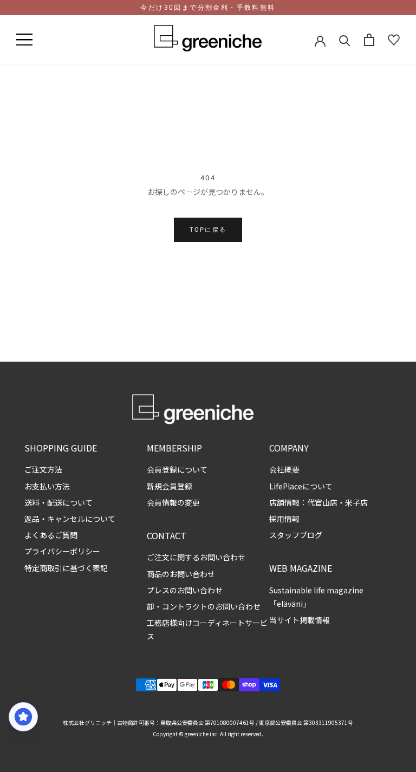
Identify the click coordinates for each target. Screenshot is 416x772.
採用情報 (284, 518)
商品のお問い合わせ (181, 573)
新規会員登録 (169, 486)
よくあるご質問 (50, 534)
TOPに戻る (208, 229)
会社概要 (284, 469)
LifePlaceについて (301, 486)
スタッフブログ (295, 534)
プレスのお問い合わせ (185, 590)
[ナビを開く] (24, 40)
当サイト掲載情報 (299, 619)
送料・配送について (58, 502)
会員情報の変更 (173, 502)
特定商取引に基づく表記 (66, 567)
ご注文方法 (43, 469)
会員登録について (177, 469)
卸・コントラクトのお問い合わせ (204, 606)
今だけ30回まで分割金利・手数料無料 (207, 7)
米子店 (356, 502)
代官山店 (322, 502)
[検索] (344, 39)
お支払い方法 (47, 486)
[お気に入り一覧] (394, 40)
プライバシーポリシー (62, 551)
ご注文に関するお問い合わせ (196, 557)
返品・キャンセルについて (69, 518)
